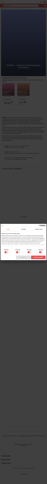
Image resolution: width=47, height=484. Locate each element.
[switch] (17, 252)
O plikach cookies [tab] (39, 229)
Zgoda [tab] (8, 229)
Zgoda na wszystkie (38, 257)
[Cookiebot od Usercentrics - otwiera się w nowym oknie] (40, 226)
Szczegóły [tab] (23, 229)
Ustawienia (23, 257)
